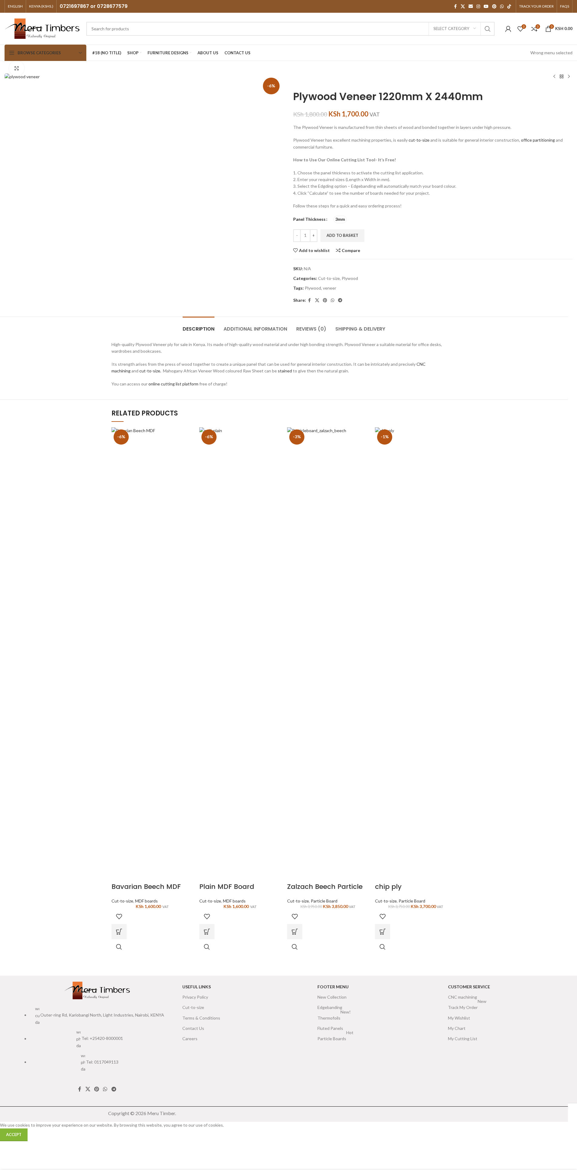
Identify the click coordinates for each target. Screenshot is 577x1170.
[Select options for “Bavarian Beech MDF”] (119, 931)
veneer (329, 288)
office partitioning (538, 140)
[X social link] (463, 6)
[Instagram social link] (478, 6)
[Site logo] (42, 28)
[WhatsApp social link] (502, 6)
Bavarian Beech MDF (146, 886)
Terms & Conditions (201, 1017)
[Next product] (568, 76)
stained (285, 370)
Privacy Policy (195, 997)
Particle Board (324, 900)
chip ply (388, 886)
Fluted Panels (330, 1028)
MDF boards (146, 900)
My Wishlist (459, 1017)
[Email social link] (471, 6)
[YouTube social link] (486, 6)
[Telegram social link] (340, 300)
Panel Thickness (309, 219)
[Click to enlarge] (16, 68)
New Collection (332, 997)
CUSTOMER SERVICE (469, 986)
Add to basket (342, 235)
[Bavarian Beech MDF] (152, 654)
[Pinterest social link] (494, 6)
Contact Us (193, 1028)
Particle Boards (335, 1037)
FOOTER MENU (333, 986)
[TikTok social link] (509, 6)
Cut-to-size (329, 278)
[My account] (508, 29)
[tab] (198, 326)
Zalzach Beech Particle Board (325, 891)
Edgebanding (329, 1007)
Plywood (350, 278)
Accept (14, 1134)
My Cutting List (462, 1038)
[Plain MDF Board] (240, 654)
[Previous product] (554, 76)
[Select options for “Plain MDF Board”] (206, 931)
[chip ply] (416, 654)
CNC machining (462, 997)
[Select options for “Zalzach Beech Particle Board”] (294, 931)
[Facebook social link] (455, 6)
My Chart (457, 1028)
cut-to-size (419, 140)
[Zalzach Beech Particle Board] (328, 654)
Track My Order (467, 1006)
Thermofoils (334, 1016)
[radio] (340, 219)
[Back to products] (561, 76)
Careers (189, 1038)
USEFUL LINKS (196, 986)
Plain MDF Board (226, 886)
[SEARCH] (488, 29)
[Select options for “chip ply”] (382, 931)
